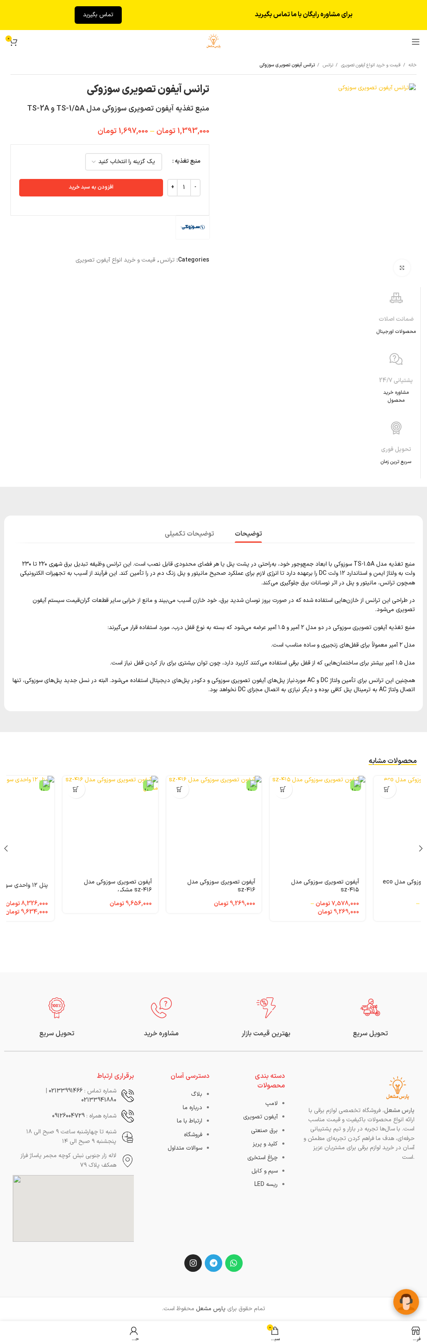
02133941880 (98, 1100)
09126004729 (68, 1116)
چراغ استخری (262, 1157)
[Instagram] (193, 1263)
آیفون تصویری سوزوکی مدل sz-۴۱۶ (325, 886)
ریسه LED (266, 1184)
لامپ (271, 1103)
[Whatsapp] (234, 1263)
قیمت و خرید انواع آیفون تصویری (370, 65)
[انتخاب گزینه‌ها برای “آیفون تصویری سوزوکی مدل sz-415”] (386, 789)
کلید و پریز (265, 1144)
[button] (283, 789)
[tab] (248, 533)
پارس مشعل (211, 1308)
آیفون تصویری (260, 1116)
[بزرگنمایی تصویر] (402, 267)
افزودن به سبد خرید (91, 187)
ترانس (327, 65)
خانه (412, 65)
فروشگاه (193, 1134)
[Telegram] (213, 1263)
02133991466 (66, 1091)
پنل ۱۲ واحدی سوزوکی (124, 885)
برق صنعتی (264, 1130)
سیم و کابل (264, 1171)
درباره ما (192, 1107)
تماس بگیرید (98, 14)
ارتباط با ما (189, 1121)
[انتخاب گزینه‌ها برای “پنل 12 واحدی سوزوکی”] (76, 789)
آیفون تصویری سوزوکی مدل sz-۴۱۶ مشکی (221, 886)
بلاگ (196, 1094)
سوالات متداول (185, 1148)
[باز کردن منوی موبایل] (416, 42)
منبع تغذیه (188, 161)
